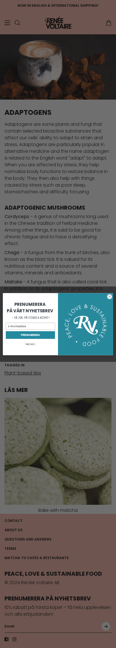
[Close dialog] (109, 296)
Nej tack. (30, 344)
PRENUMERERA (30, 335)
